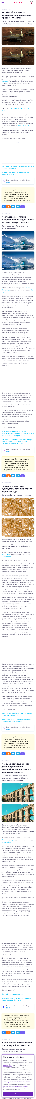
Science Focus (6, 557)
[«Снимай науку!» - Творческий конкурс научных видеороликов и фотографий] (31, 2)
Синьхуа (5, 81)
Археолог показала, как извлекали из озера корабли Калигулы (16, 999)
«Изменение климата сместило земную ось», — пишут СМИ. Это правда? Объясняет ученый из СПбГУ (17, 441)
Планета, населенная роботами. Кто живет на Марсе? (16, 173)
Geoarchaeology (7, 840)
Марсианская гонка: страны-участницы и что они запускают (18, 167)
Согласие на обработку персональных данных (15, 1086)
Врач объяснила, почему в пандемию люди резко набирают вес (16, 720)
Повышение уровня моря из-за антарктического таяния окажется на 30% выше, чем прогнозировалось (18, 433)
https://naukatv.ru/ (7, 1065)
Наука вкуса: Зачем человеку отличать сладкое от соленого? (17, 714)
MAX (8, 182)
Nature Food (6, 554)
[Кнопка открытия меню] (3, 2)
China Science (14, 108)
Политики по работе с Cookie (16, 1083)
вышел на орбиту (24, 126)
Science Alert (6, 842)
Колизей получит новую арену (13, 994)
